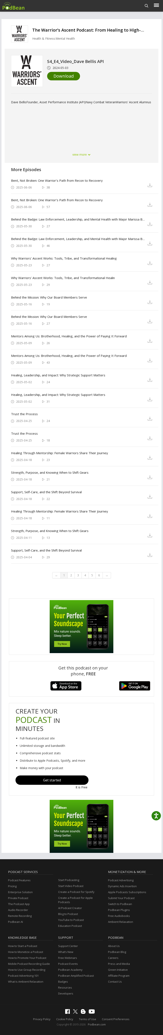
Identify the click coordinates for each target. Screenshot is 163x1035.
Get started (52, 780)
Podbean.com (97, 1024)
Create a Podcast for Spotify (76, 892)
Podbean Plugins (119, 910)
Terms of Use (87, 1019)
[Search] (146, 6)
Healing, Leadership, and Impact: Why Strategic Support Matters (58, 375)
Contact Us (115, 981)
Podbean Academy (70, 970)
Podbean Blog (117, 952)
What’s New (65, 952)
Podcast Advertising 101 (23, 976)
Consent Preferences (115, 1019)
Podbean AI (15, 922)
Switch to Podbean (120, 904)
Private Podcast (18, 898)
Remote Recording (20, 916)
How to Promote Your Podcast (27, 958)
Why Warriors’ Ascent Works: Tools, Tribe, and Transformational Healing (64, 258)
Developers (65, 993)
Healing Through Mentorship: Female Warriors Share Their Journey (59, 453)
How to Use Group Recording (26, 970)
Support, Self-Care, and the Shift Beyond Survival (46, 492)
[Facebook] (68, 1012)
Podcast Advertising (120, 880)
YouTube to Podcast (71, 920)
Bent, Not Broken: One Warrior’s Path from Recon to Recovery (57, 180)
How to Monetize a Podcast (25, 952)
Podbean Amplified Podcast (76, 976)
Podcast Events (68, 964)
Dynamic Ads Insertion (122, 886)
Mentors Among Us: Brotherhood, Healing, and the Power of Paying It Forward (69, 336)
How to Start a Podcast (22, 946)
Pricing (12, 886)
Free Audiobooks (119, 916)
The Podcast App (19, 904)
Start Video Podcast (70, 886)
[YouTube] (93, 1012)
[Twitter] (76, 1012)
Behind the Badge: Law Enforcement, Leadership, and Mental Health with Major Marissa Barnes (78, 219)
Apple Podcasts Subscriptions (127, 892)
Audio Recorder (18, 910)
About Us (114, 946)
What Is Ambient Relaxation (25, 981)
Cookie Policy (64, 1019)
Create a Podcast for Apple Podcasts (75, 900)
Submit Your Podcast (121, 898)
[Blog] (84, 1012)
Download (63, 76)
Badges (63, 981)
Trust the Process (24, 414)
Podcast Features (19, 880)
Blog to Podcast (68, 914)
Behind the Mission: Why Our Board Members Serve (49, 297)
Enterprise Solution (20, 892)
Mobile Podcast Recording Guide (29, 964)
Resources (65, 987)
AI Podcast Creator (70, 908)
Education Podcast (70, 926)
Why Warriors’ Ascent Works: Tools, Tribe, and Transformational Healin (63, 278)
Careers (113, 958)
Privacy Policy (42, 1019)
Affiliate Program (118, 976)
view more (80, 154)
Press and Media (119, 964)
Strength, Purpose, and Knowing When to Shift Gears (50, 472)
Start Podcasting (68, 880)
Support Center (68, 946)
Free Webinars (67, 958)
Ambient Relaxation (120, 922)
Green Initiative (118, 970)
